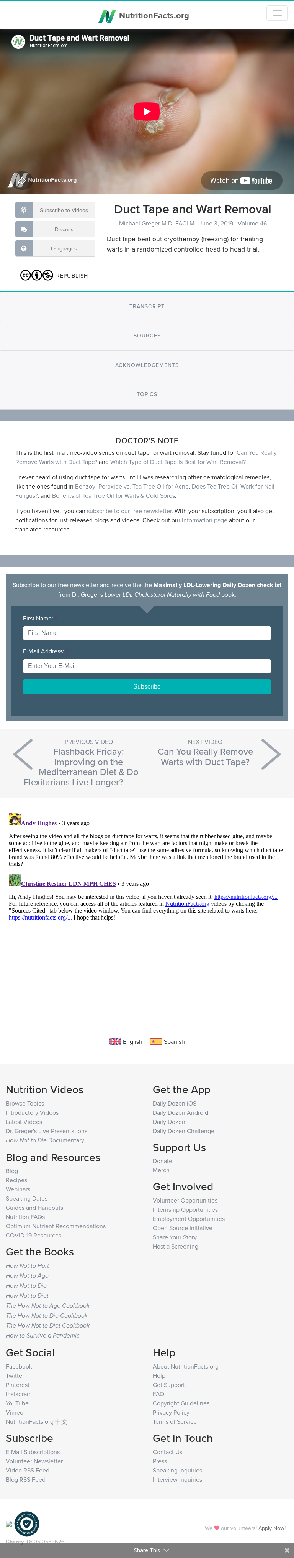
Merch (161, 1170)
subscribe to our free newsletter (129, 511)
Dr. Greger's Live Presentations (46, 1131)
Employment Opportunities (189, 1218)
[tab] (147, 306)
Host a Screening (175, 1246)
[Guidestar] (9, 1523)
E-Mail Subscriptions (33, 1452)
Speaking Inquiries (177, 1470)
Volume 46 (252, 223)
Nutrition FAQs (25, 1217)
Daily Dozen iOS (174, 1103)
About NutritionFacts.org (186, 1366)
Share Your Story (175, 1237)
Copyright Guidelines (181, 1403)
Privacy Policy (171, 1412)
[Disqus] (147, 906)
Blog (12, 1170)
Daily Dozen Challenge (183, 1131)
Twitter (15, 1375)
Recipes (16, 1180)
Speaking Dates (26, 1198)
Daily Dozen (169, 1121)
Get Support (169, 1384)
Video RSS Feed (27, 1470)
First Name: (40, 618)
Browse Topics (25, 1103)
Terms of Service (175, 1421)
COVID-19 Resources (33, 1235)
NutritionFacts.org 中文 (36, 1421)
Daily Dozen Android (180, 1112)
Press (160, 1461)
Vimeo (14, 1412)
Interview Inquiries (177, 1479)
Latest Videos (24, 1121)
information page (204, 520)
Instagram (19, 1394)
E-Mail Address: (45, 651)
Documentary (45, 1140)
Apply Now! (272, 1528)
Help (159, 1375)
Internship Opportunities (185, 1209)
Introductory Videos (32, 1112)
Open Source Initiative (182, 1228)
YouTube (17, 1403)
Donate (162, 1161)
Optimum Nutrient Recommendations (56, 1226)
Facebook (19, 1366)
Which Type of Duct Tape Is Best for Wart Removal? (178, 461)
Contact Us (167, 1452)
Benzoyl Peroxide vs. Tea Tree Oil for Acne (132, 486)
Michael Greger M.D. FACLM (157, 223)
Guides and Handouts (34, 1207)
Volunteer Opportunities (185, 1200)
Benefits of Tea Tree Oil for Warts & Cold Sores (113, 495)
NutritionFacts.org (153, 15)
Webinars (18, 1189)
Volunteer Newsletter (34, 1461)
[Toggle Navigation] (277, 13)
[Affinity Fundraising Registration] (26, 1523)
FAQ (158, 1394)
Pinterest (17, 1384)
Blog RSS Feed (26, 1479)
